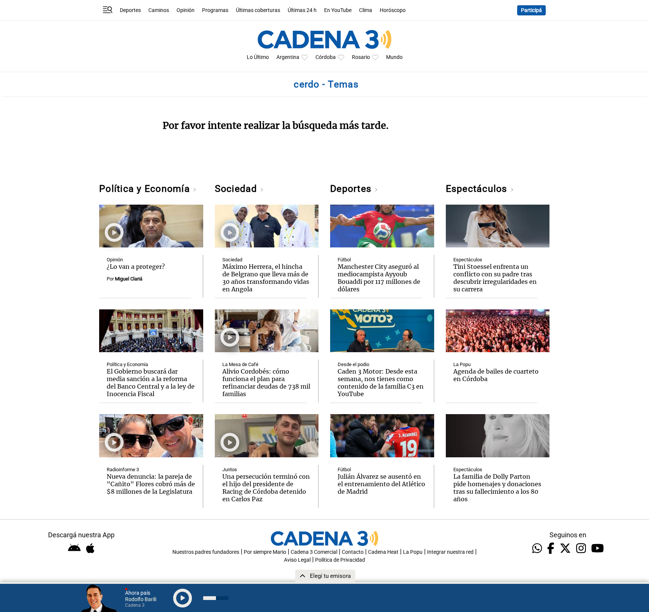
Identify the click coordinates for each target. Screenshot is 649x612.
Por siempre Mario (265, 552)
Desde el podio (353, 364)
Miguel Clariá (128, 279)
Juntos (229, 469)
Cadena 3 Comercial (314, 552)
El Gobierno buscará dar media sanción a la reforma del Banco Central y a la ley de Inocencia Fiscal (151, 383)
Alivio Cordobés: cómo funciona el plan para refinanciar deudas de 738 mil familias (266, 383)
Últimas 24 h (302, 10)
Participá (531, 10)
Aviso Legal (297, 560)
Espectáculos (478, 188)
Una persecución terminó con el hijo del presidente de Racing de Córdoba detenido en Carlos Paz (266, 488)
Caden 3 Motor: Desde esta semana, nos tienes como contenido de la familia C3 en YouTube (381, 383)
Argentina (287, 57)
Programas (215, 10)
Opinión (186, 10)
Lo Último (258, 57)
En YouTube (338, 10)
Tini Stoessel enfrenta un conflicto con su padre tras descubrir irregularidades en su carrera (495, 278)
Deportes (130, 10)
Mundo (394, 57)
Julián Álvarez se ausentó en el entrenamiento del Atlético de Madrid (381, 484)
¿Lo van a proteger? (136, 266)
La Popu (462, 364)
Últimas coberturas (258, 10)
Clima (365, 10)
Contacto (353, 552)
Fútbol (344, 259)
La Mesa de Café (240, 364)
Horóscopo (393, 10)
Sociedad (237, 188)
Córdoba (325, 57)
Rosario (361, 57)
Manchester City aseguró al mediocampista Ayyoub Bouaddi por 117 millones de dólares (379, 278)
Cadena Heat (383, 552)
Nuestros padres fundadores (205, 552)
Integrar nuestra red (450, 552)
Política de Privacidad (340, 560)
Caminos (158, 10)
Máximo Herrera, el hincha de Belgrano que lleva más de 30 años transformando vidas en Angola (265, 278)
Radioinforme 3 (123, 469)
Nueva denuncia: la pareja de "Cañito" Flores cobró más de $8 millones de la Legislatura (151, 484)
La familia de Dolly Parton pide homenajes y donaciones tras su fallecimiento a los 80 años (497, 488)
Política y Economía (146, 188)
